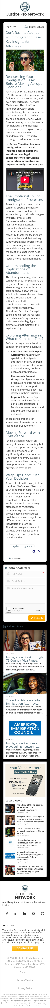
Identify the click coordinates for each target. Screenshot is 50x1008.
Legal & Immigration (22, 546)
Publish (38, 618)
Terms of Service (25, 980)
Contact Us (25, 972)
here (41, 1006)
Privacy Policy (25, 988)
